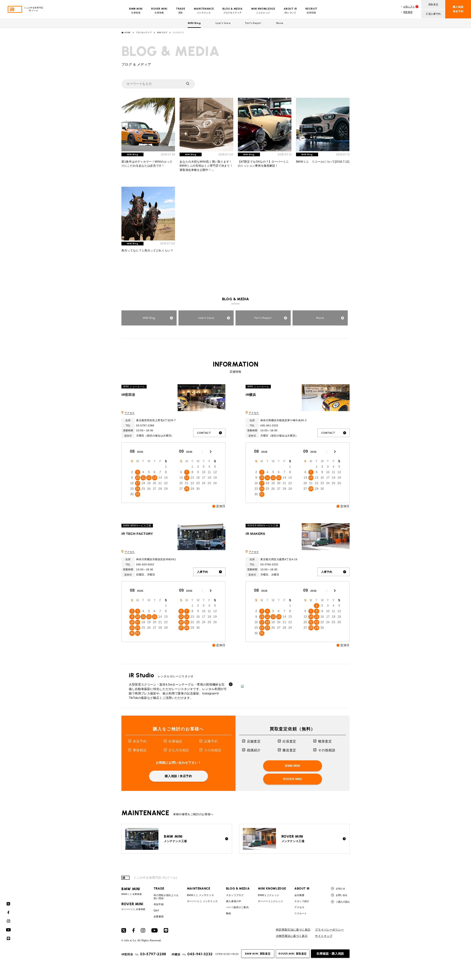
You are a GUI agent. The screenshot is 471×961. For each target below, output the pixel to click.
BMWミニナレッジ (268, 895)
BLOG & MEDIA (238, 888)
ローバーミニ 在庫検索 (133, 906)
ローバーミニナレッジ (270, 901)
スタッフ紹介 (301, 901)
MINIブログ (162, 33)
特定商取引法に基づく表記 (293, 929)
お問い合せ (341, 895)
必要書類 (159, 916)
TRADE (159, 888)
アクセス (130, 412)
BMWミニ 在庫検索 (131, 891)
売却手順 (159, 904)
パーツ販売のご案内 (237, 907)
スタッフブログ (235, 895)
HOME (128, 33)
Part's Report (253, 23)
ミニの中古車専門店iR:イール (33, 9)
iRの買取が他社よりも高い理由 (166, 897)
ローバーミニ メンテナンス (202, 901)
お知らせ (340, 888)
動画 (228, 913)
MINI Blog (194, 23)
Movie (279, 23)
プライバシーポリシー (329, 929)
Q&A (156, 910)
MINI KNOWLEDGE (272, 888)
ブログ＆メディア (144, 33)
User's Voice (223, 23)
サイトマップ (323, 935)
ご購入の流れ (343, 901)
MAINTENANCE (198, 888)
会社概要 (299, 895)
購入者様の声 (233, 901)
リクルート (300, 913)
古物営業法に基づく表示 (292, 935)
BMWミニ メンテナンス (200, 895)
